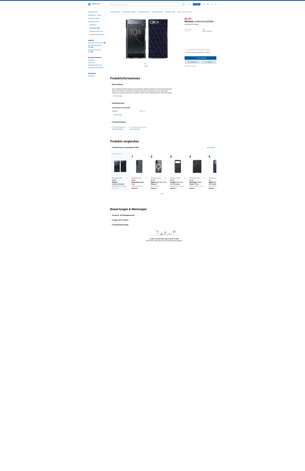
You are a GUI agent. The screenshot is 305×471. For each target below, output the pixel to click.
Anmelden (196, 4)
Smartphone (91, 62)
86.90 (188, 18)
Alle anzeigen (210, 147)
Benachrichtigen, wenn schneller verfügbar (198, 52)
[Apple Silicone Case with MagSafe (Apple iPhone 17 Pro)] (216, 171)
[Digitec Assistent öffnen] (204, 4)
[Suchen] (111, 4)
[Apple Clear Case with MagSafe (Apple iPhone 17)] (158, 171)
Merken (210, 62)
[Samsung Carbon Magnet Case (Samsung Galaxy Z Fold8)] (197, 171)
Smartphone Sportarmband (96, 34)
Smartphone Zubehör (94, 18)
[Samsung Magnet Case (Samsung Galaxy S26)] (139, 171)
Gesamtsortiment (93, 12)
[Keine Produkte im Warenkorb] (215, 4)
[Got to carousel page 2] (146, 63)
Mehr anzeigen (118, 96)
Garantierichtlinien (135, 129)
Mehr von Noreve (207, 30)
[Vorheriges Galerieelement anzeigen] (110, 39)
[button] (200, 50)
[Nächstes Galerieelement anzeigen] (181, 39)
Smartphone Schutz (93, 21)
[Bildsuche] (183, 4)
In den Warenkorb (201, 58)
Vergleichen (193, 62)
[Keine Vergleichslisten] (208, 4)
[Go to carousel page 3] (164, 193)
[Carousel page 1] (161, 193)
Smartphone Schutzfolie (96, 31)
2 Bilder (146, 66)
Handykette (92, 25)
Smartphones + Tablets (94, 15)
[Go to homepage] (94, 4)
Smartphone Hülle (94, 28)
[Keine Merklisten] (211, 4)
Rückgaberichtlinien (117, 129)
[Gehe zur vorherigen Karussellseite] (113, 170)
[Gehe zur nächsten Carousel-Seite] (213, 170)
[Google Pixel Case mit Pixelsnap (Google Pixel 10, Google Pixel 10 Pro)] (177, 171)
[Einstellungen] (189, 4)
